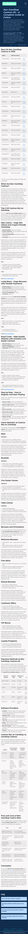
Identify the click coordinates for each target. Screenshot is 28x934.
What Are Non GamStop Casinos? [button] (11, 898)
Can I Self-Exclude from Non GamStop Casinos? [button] (12, 910)
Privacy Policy (20, 930)
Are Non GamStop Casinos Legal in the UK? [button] (13, 904)
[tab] (14, 899)
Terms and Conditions (8, 930)
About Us (6, 929)
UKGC (11, 870)
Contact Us (13, 929)
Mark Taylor (14, 44)
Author (20, 929)
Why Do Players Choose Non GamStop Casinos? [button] (12, 917)
